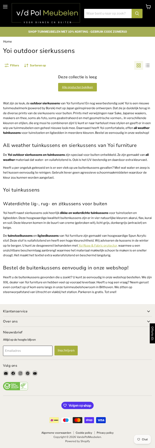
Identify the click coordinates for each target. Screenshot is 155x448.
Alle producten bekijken (77, 87)
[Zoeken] (137, 13)
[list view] (147, 65)
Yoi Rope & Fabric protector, (98, 245)
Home (7, 41)
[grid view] (138, 65)
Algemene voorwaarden (56, 432)
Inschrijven (66, 350)
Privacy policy (105, 432)
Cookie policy (84, 432)
